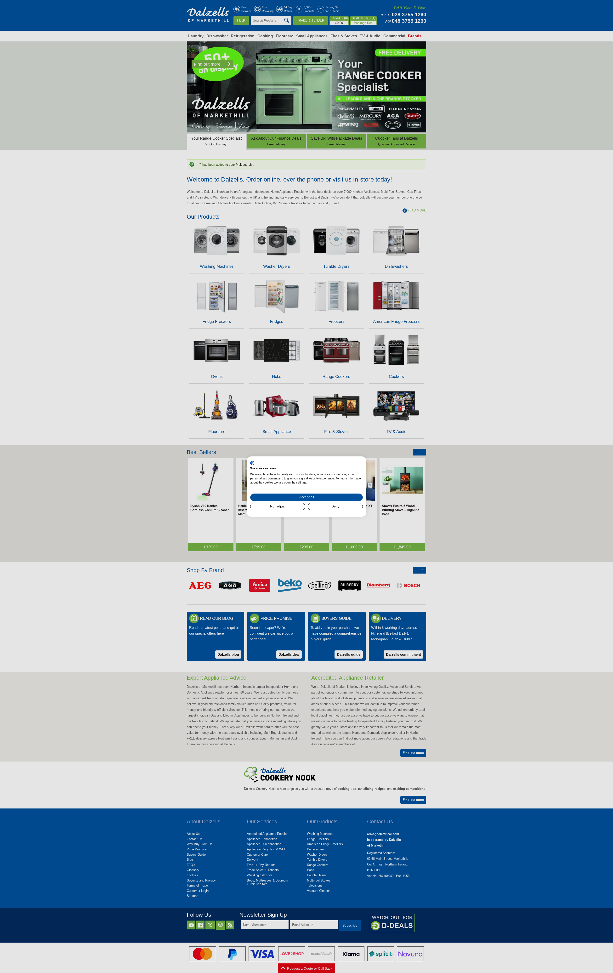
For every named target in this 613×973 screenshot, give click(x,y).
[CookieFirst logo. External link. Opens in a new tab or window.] (252, 463)
